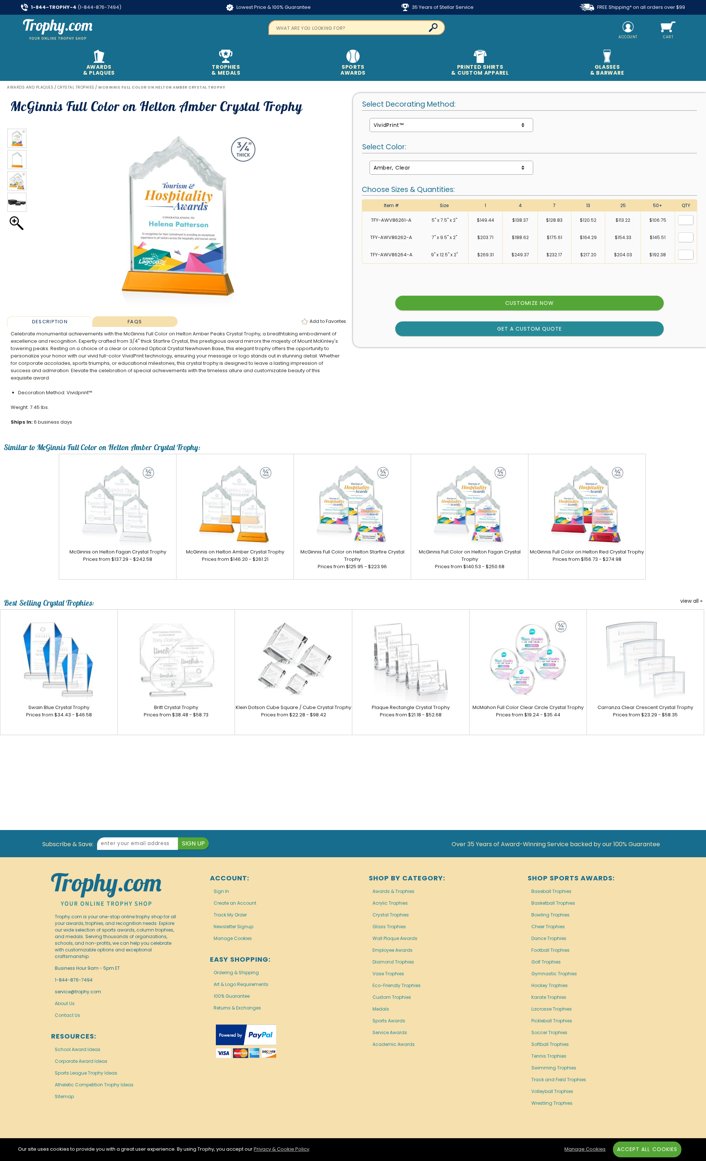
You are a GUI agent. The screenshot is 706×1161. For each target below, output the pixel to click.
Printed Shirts (480, 69)
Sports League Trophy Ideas (86, 1073)
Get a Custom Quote (529, 328)
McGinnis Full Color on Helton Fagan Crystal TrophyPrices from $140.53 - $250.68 (470, 559)
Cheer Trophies (548, 926)
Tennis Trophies (548, 1056)
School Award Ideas (77, 1049)
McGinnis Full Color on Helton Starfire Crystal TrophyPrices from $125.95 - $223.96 (352, 559)
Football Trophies (550, 950)
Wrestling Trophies (552, 1103)
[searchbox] (356, 27)
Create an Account (235, 903)
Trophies (225, 69)
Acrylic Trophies (390, 903)
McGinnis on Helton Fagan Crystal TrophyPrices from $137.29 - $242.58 (117, 555)
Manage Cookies (233, 938)
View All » (691, 601)
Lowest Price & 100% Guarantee (273, 7)
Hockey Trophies (549, 985)
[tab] (49, 321)
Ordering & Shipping (236, 972)
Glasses (607, 69)
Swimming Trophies (553, 1068)
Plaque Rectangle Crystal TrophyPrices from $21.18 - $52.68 (411, 711)
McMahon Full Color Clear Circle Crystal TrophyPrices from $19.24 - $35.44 (528, 711)
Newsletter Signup (233, 926)
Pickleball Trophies (551, 1021)
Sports (353, 69)
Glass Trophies (389, 926)
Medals (380, 1009)
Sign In (221, 891)
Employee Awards (392, 950)
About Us (65, 1003)
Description (50, 321)
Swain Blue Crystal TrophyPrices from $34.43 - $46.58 (59, 711)
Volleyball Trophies (552, 1091)
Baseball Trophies (551, 891)
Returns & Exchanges (237, 1008)
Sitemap (64, 1096)
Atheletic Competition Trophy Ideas (94, 1085)
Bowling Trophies (550, 915)
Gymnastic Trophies (554, 974)
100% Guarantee (232, 996)
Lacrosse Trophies (551, 1009)
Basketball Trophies (553, 903)
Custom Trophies (391, 997)
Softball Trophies (550, 1044)
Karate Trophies (548, 997)
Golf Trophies (546, 962)
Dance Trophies (548, 938)
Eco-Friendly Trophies (396, 985)
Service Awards (389, 1032)
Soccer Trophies (549, 1032)
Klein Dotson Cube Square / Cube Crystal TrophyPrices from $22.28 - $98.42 (293, 711)
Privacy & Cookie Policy (281, 1149)
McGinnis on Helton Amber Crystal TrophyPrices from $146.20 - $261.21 (235, 555)
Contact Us (67, 1015)
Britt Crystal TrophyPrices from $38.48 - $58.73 (176, 711)
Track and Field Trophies (558, 1079)
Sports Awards (388, 1021)
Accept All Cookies (647, 1149)
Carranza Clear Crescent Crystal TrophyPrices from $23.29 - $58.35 (645, 711)
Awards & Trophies (393, 891)
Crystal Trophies (390, 915)
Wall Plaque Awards (394, 938)
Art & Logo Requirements (241, 984)
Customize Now (529, 303)
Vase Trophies (388, 974)
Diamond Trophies (393, 962)
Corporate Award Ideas (81, 1061)
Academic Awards (393, 1044)
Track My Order (230, 915)
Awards (99, 69)
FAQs (135, 321)
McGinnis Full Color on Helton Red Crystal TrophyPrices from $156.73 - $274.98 (587, 555)
